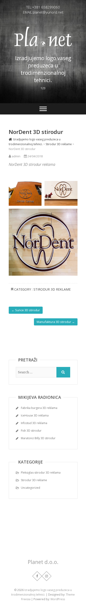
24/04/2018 (35, 156)
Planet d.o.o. (43, 562)
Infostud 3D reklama (34, 423)
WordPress (57, 599)
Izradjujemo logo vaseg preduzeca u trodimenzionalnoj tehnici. (43, 69)
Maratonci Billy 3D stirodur (38, 438)
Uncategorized (30, 488)
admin (15, 156)
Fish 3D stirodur (31, 431)
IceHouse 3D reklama (35, 415)
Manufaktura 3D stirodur (56, 322)
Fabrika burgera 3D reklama (39, 408)
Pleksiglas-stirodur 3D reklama (41, 473)
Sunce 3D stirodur (25, 310)
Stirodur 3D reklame (52, 289)
